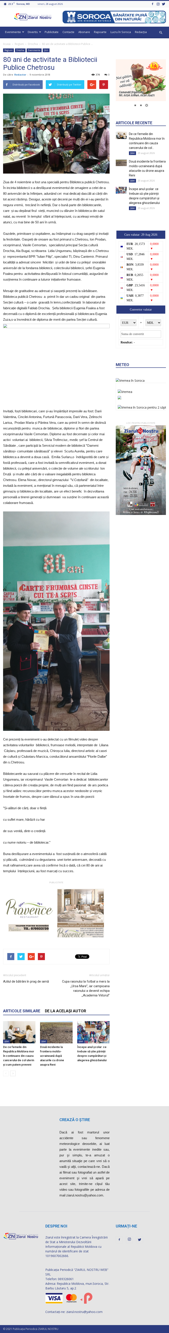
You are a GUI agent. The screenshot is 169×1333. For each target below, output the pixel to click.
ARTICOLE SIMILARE (21, 1011)
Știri (46, 50)
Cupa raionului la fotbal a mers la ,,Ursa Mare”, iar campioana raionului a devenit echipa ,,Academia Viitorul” (86, 988)
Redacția (141, 32)
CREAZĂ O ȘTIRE (74, 1119)
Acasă (7, 44)
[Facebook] (152, 4)
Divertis (33, 32)
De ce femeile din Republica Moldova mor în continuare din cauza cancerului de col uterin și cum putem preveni (18, 1055)
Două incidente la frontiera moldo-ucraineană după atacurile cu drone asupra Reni (52, 1055)
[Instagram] (158, 4)
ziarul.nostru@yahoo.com (84, 1312)
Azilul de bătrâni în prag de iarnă (26, 981)
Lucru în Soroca (120, 32)
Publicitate (52, 32)
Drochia (33, 44)
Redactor (20, 74)
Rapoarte (100, 32)
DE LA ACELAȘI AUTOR (65, 1011)
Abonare (84, 32)
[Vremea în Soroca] (130, 380)
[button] (160, 32)
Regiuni (19, 44)
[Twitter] (163, 4)
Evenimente (13, 32)
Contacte (68, 32)
